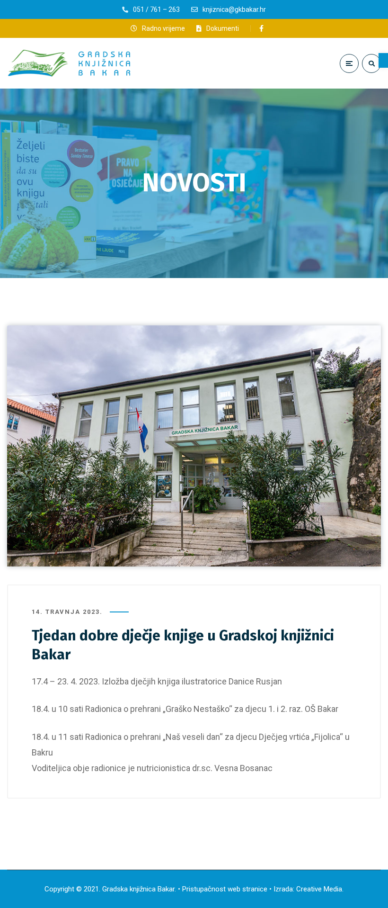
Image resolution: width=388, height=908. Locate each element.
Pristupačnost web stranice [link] (224, 889)
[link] (383, 60)
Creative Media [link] (319, 889)
